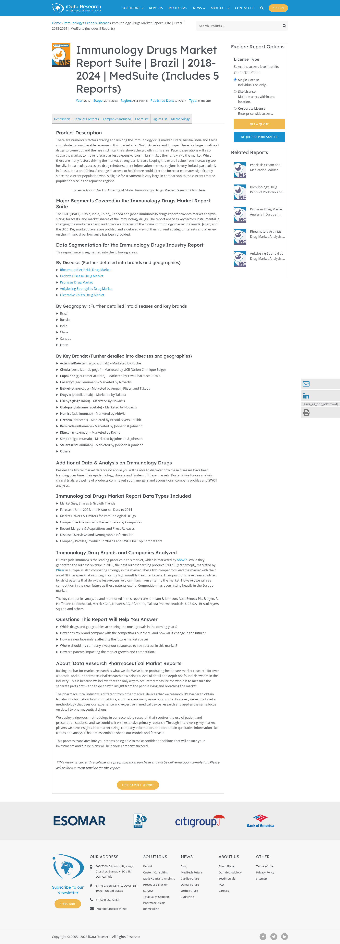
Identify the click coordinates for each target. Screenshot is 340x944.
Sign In (278, 8)
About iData (226, 866)
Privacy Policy (265, 872)
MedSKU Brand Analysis (159, 878)
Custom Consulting (155, 872)
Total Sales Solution (156, 897)
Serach (262, 8)
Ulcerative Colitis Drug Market (82, 295)
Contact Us (244, 8)
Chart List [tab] (142, 119)
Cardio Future (190, 878)
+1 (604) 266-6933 (107, 900)
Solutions (131, 8)
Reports (156, 8)
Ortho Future (189, 891)
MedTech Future (191, 872)
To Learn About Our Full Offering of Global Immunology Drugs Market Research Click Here (138, 190)
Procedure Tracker (155, 884)
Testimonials (227, 878)
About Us (218, 8)
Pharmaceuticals (154, 903)
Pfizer (60, 570)
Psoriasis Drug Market (76, 282)
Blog (184, 866)
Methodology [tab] (180, 119)
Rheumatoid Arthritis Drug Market (85, 270)
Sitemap (261, 878)
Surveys (148, 891)
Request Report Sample (259, 137)
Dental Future (190, 884)
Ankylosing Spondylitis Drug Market (86, 288)
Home (56, 23)
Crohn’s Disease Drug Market (81, 276)
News (197, 8)
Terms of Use (264, 866)
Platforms (178, 8)
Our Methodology (230, 872)
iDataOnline (151, 909)
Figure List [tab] (160, 119)
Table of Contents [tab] (86, 119)
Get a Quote (259, 124)
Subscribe (68, 904)
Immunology (73, 23)
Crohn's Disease (97, 23)
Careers (224, 891)
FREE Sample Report (138, 785)
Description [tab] (62, 119)
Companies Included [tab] (117, 119)
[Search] (284, 26)
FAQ (221, 884)
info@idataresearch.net (111, 909)
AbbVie (182, 560)
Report (147, 866)
